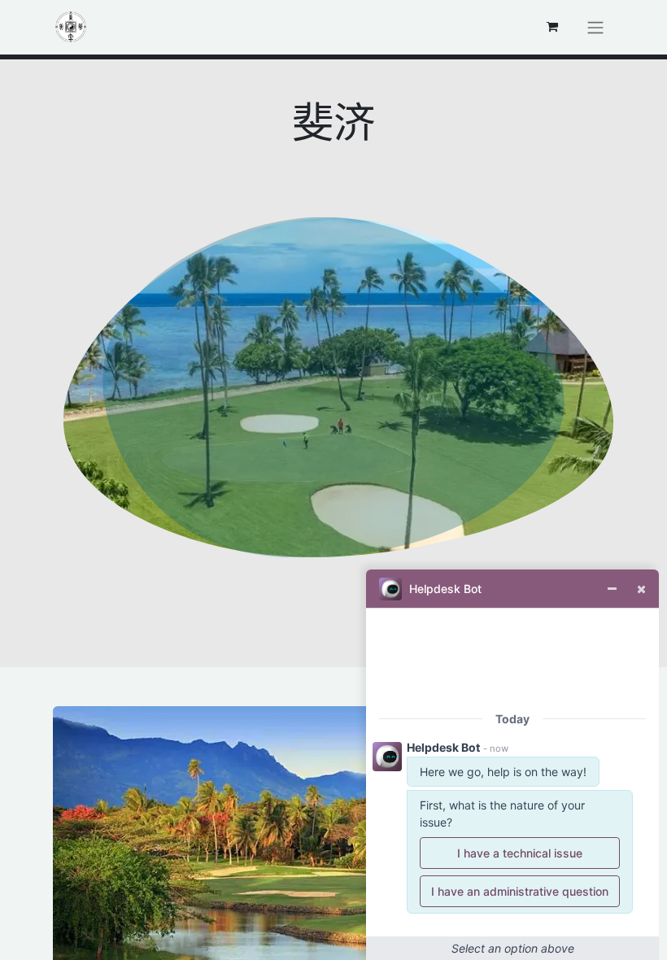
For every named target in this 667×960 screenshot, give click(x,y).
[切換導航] (595, 27)
